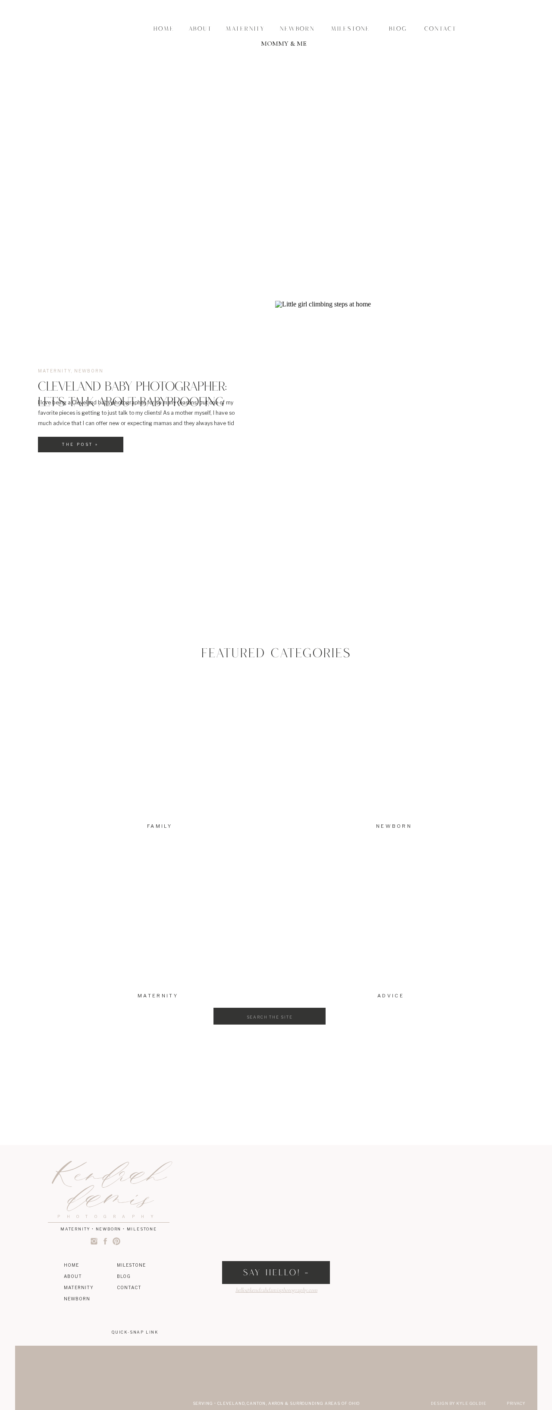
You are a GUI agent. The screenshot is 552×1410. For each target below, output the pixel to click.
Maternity (54, 370)
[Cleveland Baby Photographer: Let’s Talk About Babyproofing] (394, 448)
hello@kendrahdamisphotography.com (276, 1290)
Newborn (89, 370)
